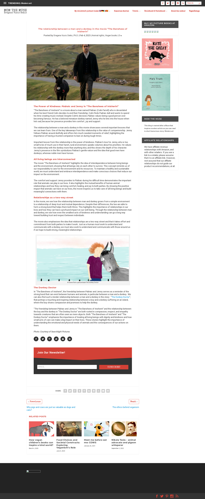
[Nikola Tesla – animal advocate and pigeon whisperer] (124, 428)
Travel (135, 11)
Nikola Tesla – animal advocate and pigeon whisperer (124, 442)
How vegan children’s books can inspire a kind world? (41, 442)
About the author (178, 11)
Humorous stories (121, 11)
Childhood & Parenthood (154, 11)
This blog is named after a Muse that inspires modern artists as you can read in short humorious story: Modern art (160, 128)
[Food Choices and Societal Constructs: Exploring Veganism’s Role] (69, 428)
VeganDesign (194, 11)
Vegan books (111, 35)
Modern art (26, 3)
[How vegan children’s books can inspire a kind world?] (41, 428)
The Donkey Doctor (120, 297)
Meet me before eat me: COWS (95, 441)
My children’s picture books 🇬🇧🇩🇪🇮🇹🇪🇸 (91, 11)
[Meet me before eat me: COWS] (96, 428)
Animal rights (98, 35)
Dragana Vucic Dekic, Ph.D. (66, 35)
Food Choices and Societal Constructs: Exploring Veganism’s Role (68, 444)
